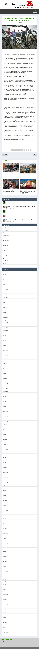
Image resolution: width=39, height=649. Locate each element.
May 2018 (4, 523)
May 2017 (4, 553)
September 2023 (5, 360)
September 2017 (5, 543)
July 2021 (4, 426)
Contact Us (4, 643)
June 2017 (4, 551)
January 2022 (5, 411)
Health (11, 208)
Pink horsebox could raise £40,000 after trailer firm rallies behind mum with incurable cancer (20, 220)
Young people (5, 265)
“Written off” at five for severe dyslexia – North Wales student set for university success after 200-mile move (19, 216)
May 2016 (4, 584)
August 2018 (5, 515)
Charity (14, 221)
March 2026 (5, 284)
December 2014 (5, 627)
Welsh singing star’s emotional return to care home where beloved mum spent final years (20, 207)
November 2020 (5, 447)
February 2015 (5, 622)
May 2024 (4, 340)
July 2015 (4, 609)
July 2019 (4, 487)
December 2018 (5, 505)
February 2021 (5, 439)
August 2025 (5, 302)
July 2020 (4, 457)
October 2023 (5, 358)
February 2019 (5, 500)
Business (11, 221)
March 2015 (5, 619)
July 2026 (4, 274)
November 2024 (5, 325)
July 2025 (4, 304)
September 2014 (5, 635)
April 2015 (4, 617)
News (15, 203)
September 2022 (5, 391)
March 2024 (5, 345)
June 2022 (4, 398)
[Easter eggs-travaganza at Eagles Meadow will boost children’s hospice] (11, 184)
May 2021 (4, 431)
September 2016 (5, 574)
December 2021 (5, 414)
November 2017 (5, 538)
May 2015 (4, 614)
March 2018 (5, 528)
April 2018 (4, 525)
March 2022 (5, 406)
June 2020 (4, 459)
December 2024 (5, 322)
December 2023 (5, 353)
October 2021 (5, 419)
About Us (3, 641)
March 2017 (5, 558)
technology (5, 260)
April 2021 (4, 434)
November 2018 (5, 508)
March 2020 (5, 467)
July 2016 (4, 579)
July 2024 (4, 335)
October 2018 (5, 510)
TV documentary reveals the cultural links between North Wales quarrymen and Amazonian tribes (10, 174)
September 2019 (5, 482)
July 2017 (4, 548)
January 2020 (5, 472)
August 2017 (5, 546)
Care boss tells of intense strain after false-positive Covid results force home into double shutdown (27, 191)
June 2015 (4, 612)
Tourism (4, 263)
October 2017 (5, 541)
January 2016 (5, 594)
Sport (4, 258)
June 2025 (4, 307)
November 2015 (5, 599)
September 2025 (5, 299)
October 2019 (5, 480)
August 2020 (5, 454)
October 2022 (5, 388)
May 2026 (4, 279)
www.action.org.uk (26, 143)
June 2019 (4, 490)
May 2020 (4, 462)
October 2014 (5, 632)
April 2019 (4, 495)
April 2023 (4, 373)
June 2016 (4, 581)
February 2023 (5, 378)
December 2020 (5, 444)
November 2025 (5, 294)
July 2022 (4, 396)
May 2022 (4, 401)
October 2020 (5, 449)
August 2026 (5, 271)
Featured (12, 203)
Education (4, 237)
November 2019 (5, 477)
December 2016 (5, 566)
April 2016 (4, 586)
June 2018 (4, 520)
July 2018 (4, 518)
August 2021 (5, 424)
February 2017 (5, 561)
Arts (10, 203)
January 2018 (5, 533)
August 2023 (5, 363)
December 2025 (5, 292)
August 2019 (5, 485)
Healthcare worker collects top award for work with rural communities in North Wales (27, 176)
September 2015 (5, 604)
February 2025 (5, 317)
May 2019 (4, 492)
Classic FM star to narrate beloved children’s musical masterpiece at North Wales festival (20, 202)
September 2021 (5, 421)
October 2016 (5, 571)
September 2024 (5, 330)
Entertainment (5, 240)
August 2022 (5, 393)
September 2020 (5, 452)
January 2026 (5, 289)
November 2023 (5, 355)
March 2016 (5, 589)
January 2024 (5, 350)
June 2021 (4, 429)
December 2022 (5, 383)
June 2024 (4, 337)
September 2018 (5, 513)
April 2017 (4, 556)
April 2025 (4, 312)
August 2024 (5, 332)
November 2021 (5, 416)
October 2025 (5, 297)
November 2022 (5, 386)
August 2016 (5, 576)
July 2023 (4, 365)
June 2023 (4, 368)
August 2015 (5, 607)
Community (5, 235)
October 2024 (5, 327)
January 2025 (5, 320)
